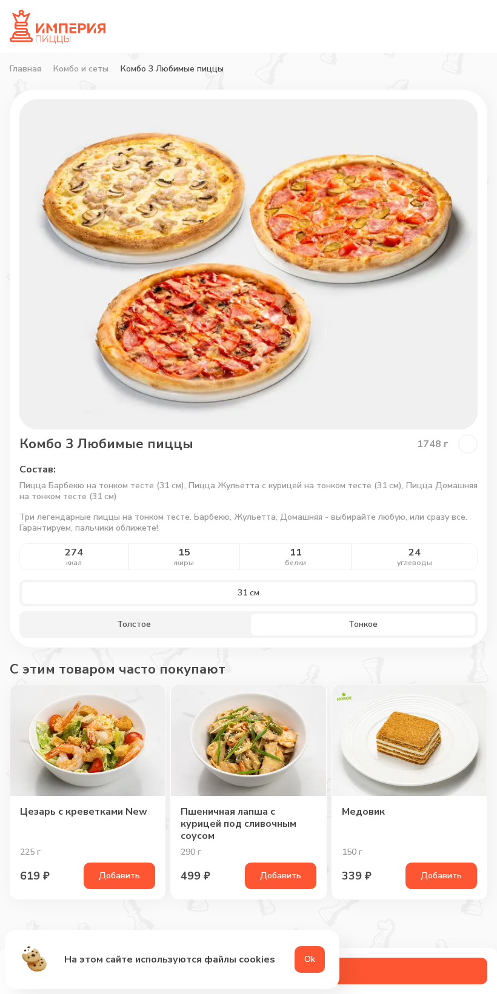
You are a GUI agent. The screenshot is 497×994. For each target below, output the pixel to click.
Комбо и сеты (80, 69)
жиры (184, 562)
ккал (74, 562)
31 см (248, 592)
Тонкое (363, 624)
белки (295, 562)
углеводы (414, 562)
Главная (25, 69)
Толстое (134, 624)
